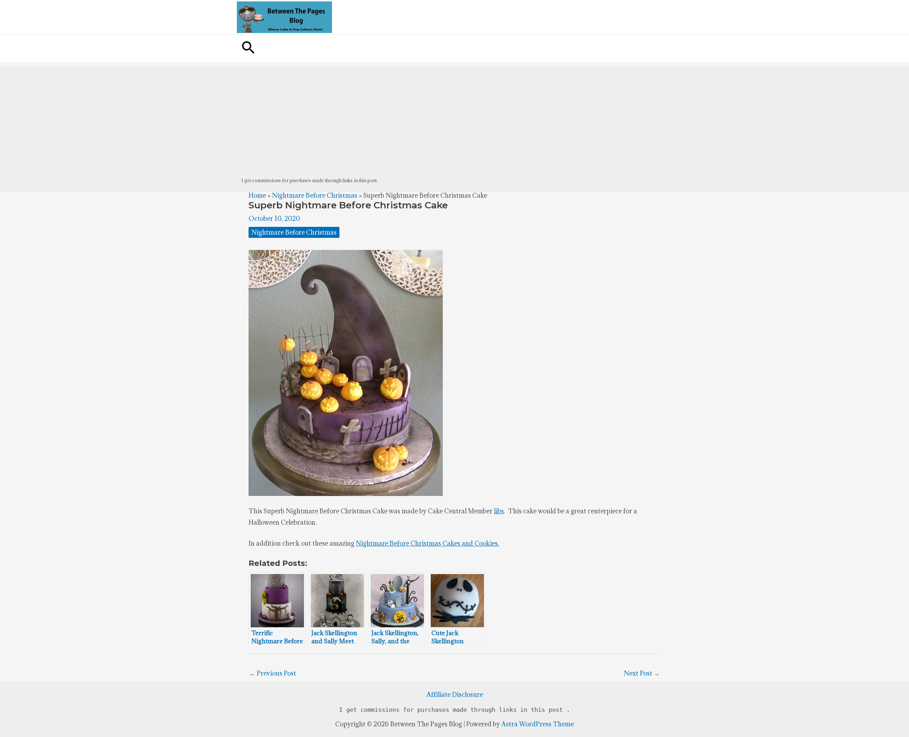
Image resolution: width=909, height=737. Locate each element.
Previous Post (272, 673)
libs (499, 511)
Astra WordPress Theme (537, 724)
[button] (248, 49)
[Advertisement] (454, 116)
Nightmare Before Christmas (314, 195)
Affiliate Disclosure (454, 694)
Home (257, 195)
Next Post (642, 673)
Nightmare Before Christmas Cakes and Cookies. (427, 543)
